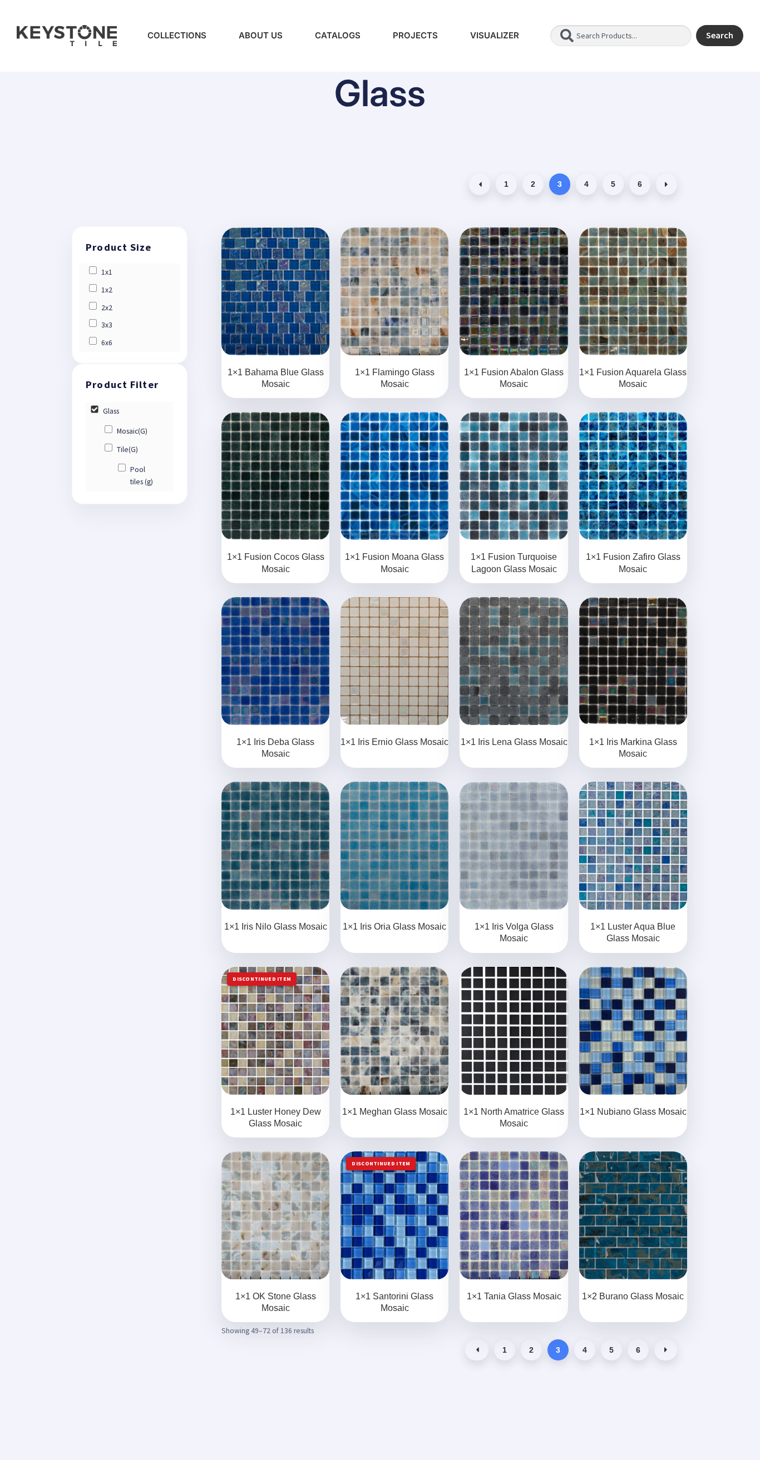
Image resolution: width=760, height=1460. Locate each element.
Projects (415, 35)
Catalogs (338, 35)
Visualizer (494, 35)
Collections (176, 35)
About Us (261, 35)
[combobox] (621, 35)
